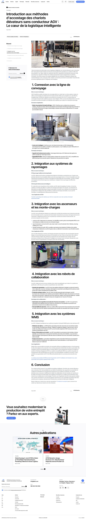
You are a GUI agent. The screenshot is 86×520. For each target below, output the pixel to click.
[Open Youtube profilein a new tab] (66, 488)
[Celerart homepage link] (2, 2)
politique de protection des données (15, 77)
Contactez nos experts (62, 381)
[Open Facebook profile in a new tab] (63, 488)
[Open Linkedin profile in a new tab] (60, 488)
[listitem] (42, 495)
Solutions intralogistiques (24, 36)
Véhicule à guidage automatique (12, 36)
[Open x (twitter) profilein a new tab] (68, 488)
